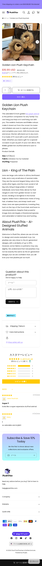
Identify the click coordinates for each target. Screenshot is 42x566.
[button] (3, 12)
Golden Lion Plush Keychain (19, 18)
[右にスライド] (37, 42)
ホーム (6, 18)
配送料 (4, 73)
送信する (11, 302)
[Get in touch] (33, 12)
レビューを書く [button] (21, 381)
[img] (7, 395)
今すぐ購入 (21, 97)
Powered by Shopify (21, 553)
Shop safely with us (15, 342)
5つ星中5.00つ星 (26, 359)
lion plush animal (32, 114)
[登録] (34, 455)
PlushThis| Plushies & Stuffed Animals (24, 550)
